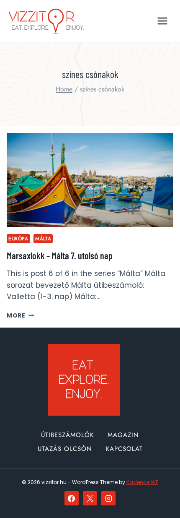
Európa (18, 238)
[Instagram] (108, 498)
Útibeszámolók (67, 435)
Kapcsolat (124, 448)
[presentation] (90, 180)
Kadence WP (142, 482)
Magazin (123, 435)
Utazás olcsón (65, 448)
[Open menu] (162, 21)
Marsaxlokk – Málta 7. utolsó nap (60, 255)
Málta (43, 238)
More (20, 316)
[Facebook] (71, 498)
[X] (90, 498)
